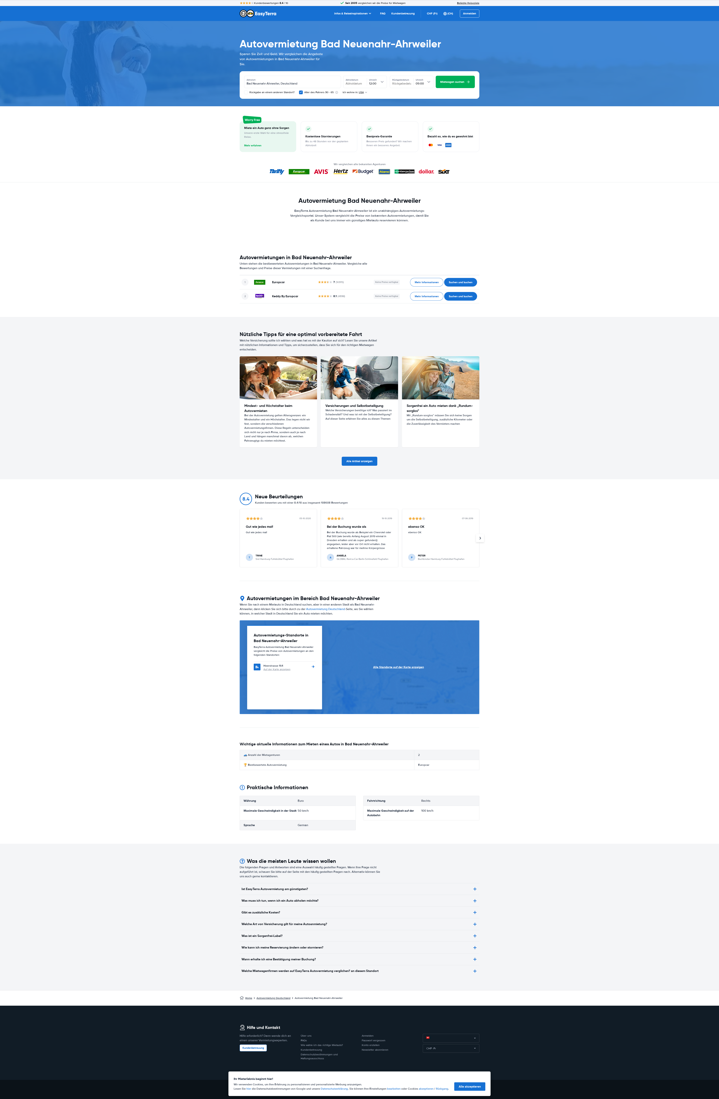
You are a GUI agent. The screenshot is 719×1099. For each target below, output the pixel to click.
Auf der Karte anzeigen (276, 669)
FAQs (304, 1040)
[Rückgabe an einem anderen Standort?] (246, 92)
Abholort (251, 80)
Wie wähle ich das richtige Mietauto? (322, 1045)
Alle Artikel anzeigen (359, 461)
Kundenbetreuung (403, 13)
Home (248, 998)
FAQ (382, 13)
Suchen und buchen (460, 282)
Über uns (306, 1035)
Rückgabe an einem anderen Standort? (271, 92)
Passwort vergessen (373, 1040)
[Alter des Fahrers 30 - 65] (301, 92)
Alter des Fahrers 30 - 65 (319, 92)
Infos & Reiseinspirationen (351, 13)
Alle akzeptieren (470, 1086)
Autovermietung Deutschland (325, 609)
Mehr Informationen (427, 282)
